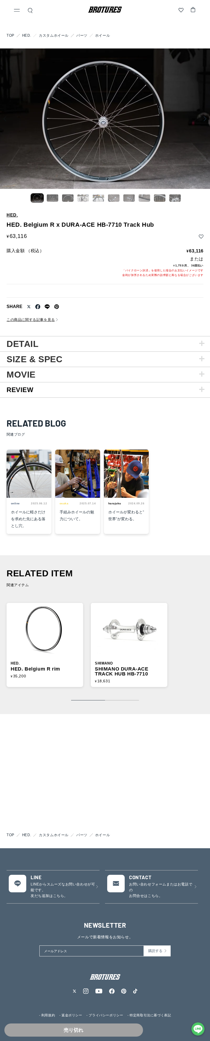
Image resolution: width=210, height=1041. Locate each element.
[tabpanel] (105, 343)
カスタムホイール (54, 35)
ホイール (102, 35)
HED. (26, 35)
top (10, 35)
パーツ (82, 35)
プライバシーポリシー (106, 1015)
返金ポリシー (72, 1015)
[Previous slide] (5, 118)
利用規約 (48, 1015)
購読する (155, 951)
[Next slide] (205, 118)
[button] (17, 11)
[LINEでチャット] (198, 1029)
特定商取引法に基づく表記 (150, 1015)
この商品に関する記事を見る (31, 320)
